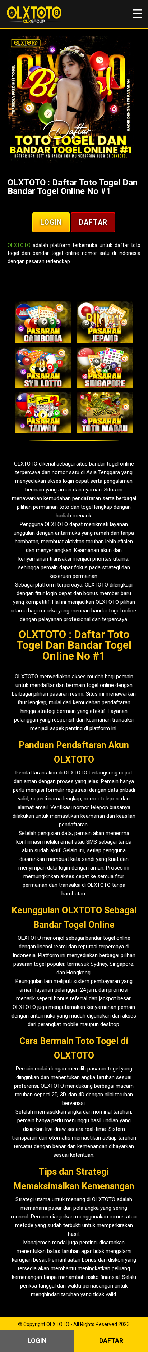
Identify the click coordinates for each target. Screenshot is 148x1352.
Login (51, 222)
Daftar (93, 222)
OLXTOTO (19, 245)
